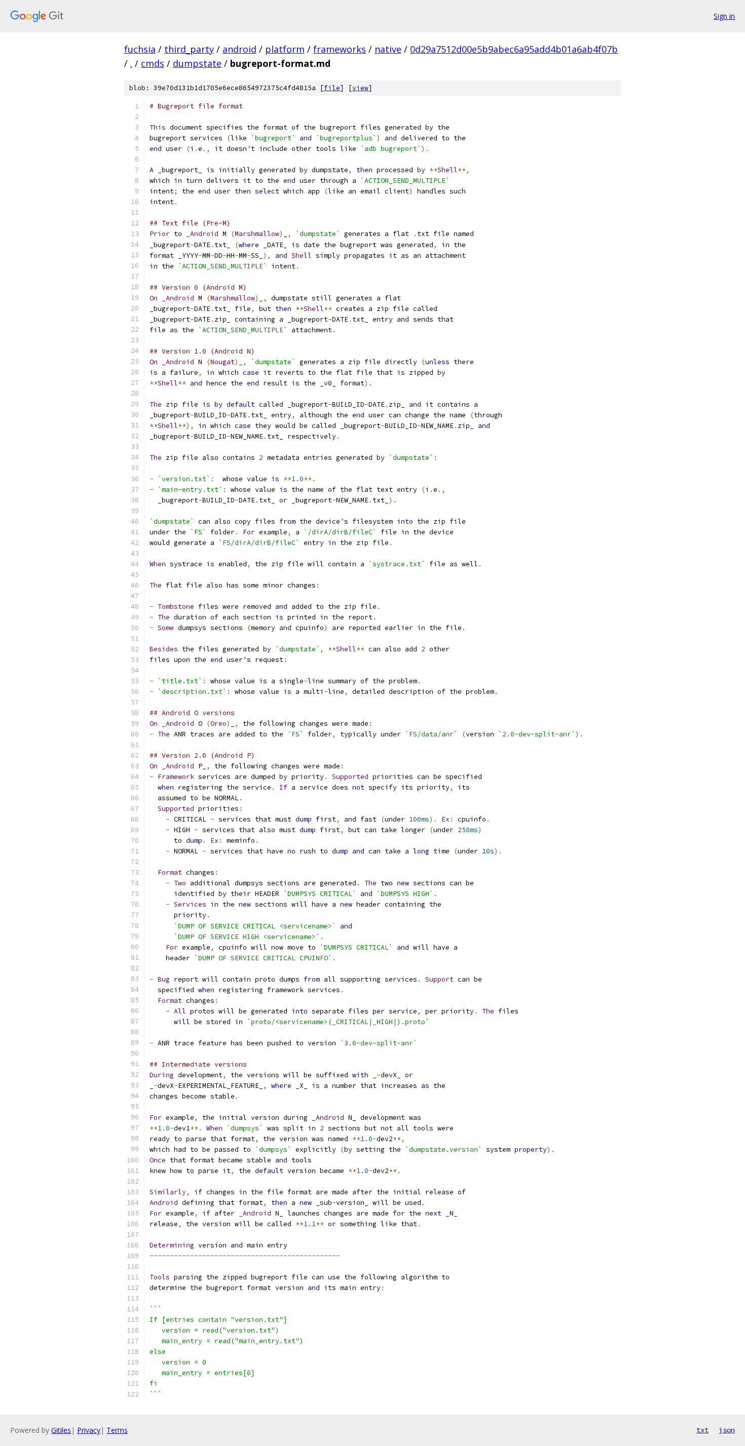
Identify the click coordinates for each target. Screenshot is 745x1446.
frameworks (339, 49)
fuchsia (140, 49)
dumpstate (197, 63)
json (727, 1429)
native (388, 49)
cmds (152, 63)
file (332, 88)
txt (702, 1429)
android (239, 49)
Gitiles (61, 1430)
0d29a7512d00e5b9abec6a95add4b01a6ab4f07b (514, 49)
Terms (117, 1430)
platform (285, 49)
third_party (189, 49)
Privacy (88, 1430)
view (360, 88)
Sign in (724, 16)
